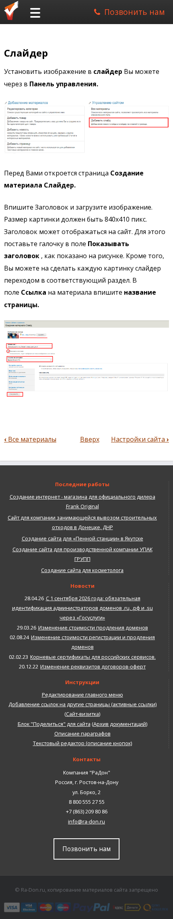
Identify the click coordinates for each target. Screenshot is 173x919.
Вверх (89, 439)
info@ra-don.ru (86, 821)
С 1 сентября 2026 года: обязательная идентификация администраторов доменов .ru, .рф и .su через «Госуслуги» (82, 608)
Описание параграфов (82, 733)
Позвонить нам (134, 12)
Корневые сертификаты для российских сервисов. (93, 656)
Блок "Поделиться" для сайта (54, 723)
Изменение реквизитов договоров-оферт (93, 666)
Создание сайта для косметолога (82, 570)
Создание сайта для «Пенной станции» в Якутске (82, 538)
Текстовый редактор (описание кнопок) (82, 743)
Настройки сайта (140, 439)
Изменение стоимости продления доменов (93, 627)
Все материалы (30, 439)
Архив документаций (119, 723)
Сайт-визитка (82, 713)
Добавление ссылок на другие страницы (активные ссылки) (82, 704)
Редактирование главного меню (82, 694)
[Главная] (14, 10)
